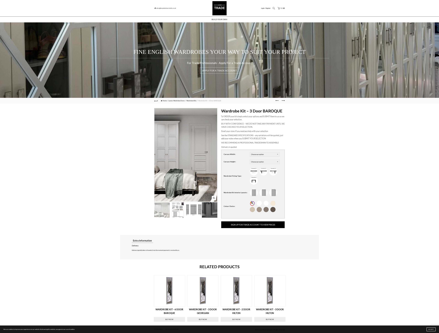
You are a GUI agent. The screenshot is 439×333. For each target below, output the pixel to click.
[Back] (156, 100)
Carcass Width (229, 154)
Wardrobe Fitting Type (232, 176)
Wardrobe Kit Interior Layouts (235, 192)
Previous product (277, 100)
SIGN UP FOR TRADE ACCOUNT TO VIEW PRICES (253, 225)
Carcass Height (229, 162)
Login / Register (266, 8)
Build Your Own (219, 19)
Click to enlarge (214, 198)
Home (165, 101)
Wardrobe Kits (191, 101)
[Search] (274, 8)
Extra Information (142, 240)
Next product (283, 100)
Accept (431, 329)
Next (288, 298)
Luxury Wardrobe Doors (177, 101)
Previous (151, 298)
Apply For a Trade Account (219, 70)
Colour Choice (229, 206)
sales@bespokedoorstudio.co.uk (166, 8)
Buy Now (169, 319)
